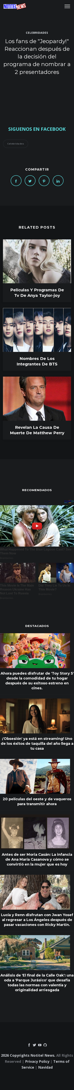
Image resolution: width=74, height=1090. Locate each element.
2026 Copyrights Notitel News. (28, 1055)
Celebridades (37, 33)
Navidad (45, 1067)
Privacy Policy (37, 1061)
